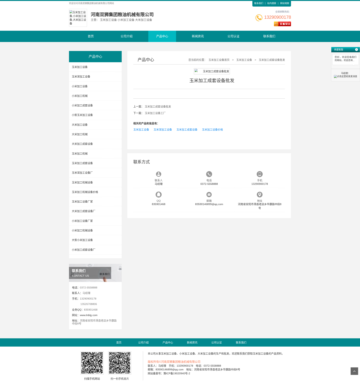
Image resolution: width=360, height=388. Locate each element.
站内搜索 (271, 3)
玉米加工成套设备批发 (272, 59)
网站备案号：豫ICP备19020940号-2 (169, 373)
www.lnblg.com (89, 315)
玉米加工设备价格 (212, 129)
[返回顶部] (354, 371)
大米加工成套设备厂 (83, 211)
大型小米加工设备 (82, 239)
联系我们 (258, 3)
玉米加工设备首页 (219, 59)
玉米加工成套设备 (82, 163)
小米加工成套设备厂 (83, 249)
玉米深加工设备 (81, 76)
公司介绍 (127, 36)
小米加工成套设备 (82, 105)
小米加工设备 (80, 86)
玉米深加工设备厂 (82, 172)
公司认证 (233, 36)
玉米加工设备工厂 (155, 113)
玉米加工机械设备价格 (85, 191)
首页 (91, 36)
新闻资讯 (198, 36)
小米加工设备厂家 (82, 220)
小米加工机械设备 (82, 230)
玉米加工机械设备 (82, 182)
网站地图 (284, 3)
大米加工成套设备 (82, 143)
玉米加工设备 (80, 66)
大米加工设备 (80, 124)
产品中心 (162, 36)
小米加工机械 (80, 95)
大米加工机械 (80, 134)
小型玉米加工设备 (82, 114)
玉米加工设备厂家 (82, 201)
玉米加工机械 (80, 153)
